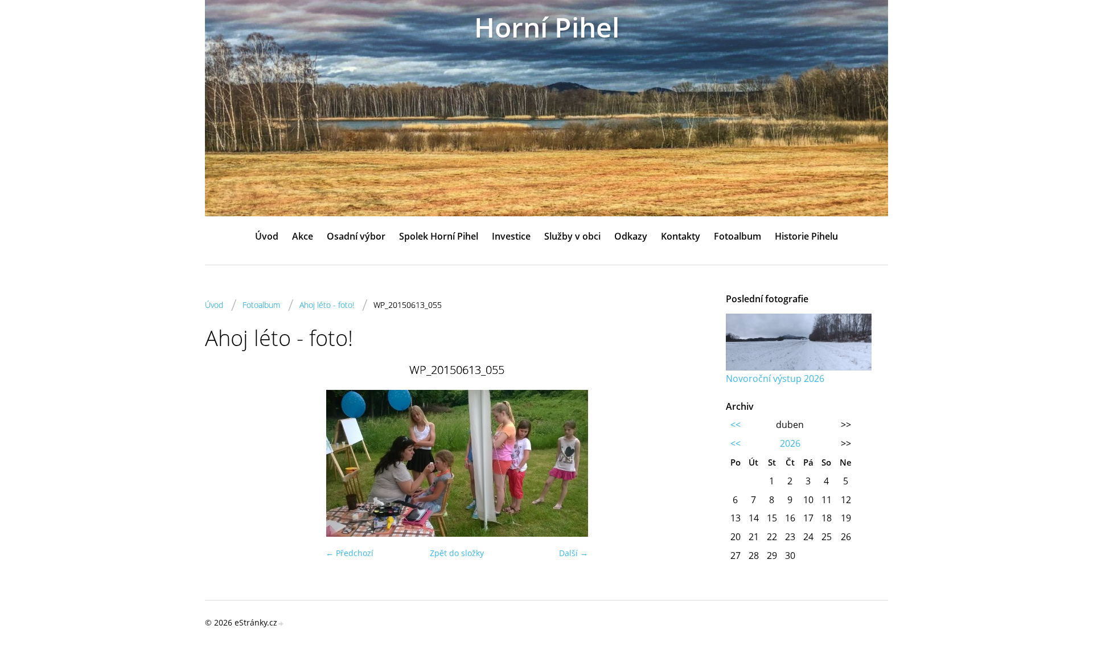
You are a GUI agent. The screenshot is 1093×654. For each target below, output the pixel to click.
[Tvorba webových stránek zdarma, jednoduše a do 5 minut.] (281, 623)
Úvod (266, 236)
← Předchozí (349, 553)
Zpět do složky (457, 553)
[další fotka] (690, 463)
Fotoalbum (737, 236)
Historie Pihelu (806, 236)
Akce (302, 236)
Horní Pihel (546, 27)
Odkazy (630, 236)
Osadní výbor (356, 236)
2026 (790, 443)
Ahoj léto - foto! (326, 304)
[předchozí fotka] (223, 463)
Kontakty (680, 236)
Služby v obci (572, 236)
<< (735, 424)
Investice (511, 236)
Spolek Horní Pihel (438, 236)
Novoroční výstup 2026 (775, 378)
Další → (573, 553)
